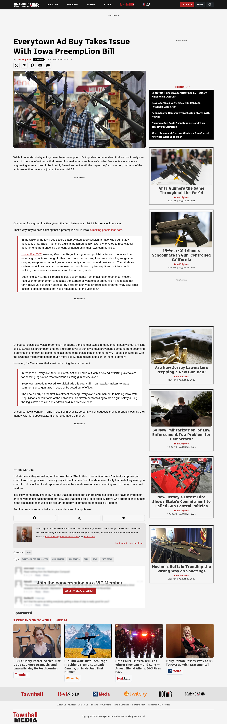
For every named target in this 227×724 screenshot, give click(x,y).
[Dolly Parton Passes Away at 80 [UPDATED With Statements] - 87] (190, 641)
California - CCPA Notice (159, 704)
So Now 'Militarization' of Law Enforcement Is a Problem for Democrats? (181, 434)
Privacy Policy (138, 704)
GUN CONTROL (58, 559)
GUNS (86, 559)
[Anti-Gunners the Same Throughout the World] (181, 167)
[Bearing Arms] (26, 4)
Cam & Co (52, 4)
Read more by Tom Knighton (129, 543)
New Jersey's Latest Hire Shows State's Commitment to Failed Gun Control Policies (181, 501)
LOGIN (200, 4)
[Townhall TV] (127, 4)
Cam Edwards (181, 376)
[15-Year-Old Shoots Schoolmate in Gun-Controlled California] (181, 229)
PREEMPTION (107, 559)
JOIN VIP (187, 4)
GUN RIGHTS (74, 559)
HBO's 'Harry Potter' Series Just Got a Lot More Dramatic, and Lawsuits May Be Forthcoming (37, 664)
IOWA (95, 559)
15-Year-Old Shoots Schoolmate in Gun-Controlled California (181, 255)
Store (107, 4)
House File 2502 (31, 254)
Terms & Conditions (121, 704)
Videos (91, 4)
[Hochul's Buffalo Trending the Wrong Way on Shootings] (181, 545)
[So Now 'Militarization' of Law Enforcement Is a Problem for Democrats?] (181, 409)
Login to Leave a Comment (79, 591)
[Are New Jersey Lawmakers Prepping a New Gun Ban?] (181, 346)
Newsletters (105, 704)
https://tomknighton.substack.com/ (62, 536)
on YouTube (89, 536)
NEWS (29, 552)
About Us (61, 704)
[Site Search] (210, 5)
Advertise (72, 704)
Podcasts (72, 4)
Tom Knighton (24, 59)
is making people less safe (106, 229)
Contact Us (83, 704)
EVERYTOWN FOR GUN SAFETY (35, 559)
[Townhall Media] (25, 717)
